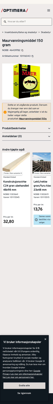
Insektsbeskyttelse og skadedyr (21, 32)
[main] (24, 368)
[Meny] (48, 10)
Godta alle (24, 385)
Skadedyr (46, 32)
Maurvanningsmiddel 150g (33, 118)
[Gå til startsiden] (14, 10)
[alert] (26, 112)
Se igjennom (24, 393)
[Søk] (4, 22)
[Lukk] (45, 339)
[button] (26, 129)
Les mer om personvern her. (20, 377)
